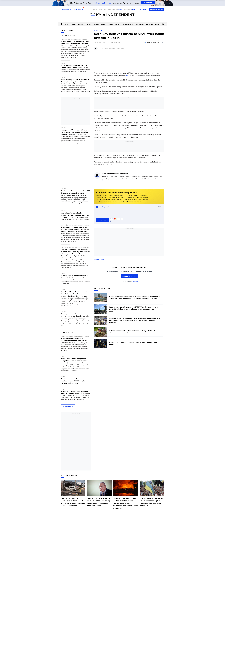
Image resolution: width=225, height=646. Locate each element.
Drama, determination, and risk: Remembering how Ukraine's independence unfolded (152, 502)
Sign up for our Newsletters (72, 9)
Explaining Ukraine (152, 24)
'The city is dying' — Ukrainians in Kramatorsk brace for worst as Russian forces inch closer (73, 502)
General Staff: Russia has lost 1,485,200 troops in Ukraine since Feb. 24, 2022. (75, 215)
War (66, 24)
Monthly (102, 207)
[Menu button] (61, 24)
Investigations (128, 24)
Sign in (135, 281)
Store (120, 9)
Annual (112, 207)
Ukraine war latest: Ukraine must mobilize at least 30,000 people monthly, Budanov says (73, 381)
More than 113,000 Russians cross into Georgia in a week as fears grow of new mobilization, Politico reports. (75, 294)
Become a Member (156, 9)
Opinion (103, 24)
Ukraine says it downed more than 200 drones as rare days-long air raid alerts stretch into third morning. (75, 193)
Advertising (111, 9)
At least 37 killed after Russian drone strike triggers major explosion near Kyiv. (75, 44)
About (95, 9)
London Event (128, 9)
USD (159, 207)
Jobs (105, 9)
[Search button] (163, 24)
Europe (96, 24)
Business (81, 24)
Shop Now (148, 3)
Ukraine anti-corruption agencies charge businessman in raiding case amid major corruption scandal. (74, 361)
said (127, 76)
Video (111, 24)
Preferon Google (153, 42)
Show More (68, 406)
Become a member (129, 276)
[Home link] (112, 14)
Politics (73, 24)
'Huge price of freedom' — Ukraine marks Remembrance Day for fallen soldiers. (74, 132)
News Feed (98, 30)
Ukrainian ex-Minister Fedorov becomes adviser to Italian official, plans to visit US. (74, 341)
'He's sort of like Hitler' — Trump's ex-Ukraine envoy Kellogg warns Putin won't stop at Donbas (98, 502)
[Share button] (162, 42)
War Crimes (140, 24)
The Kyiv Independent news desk (112, 48)
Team (100, 9)
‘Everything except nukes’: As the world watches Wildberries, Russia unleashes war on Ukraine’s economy (125, 503)
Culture (117, 24)
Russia (89, 24)
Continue (102, 220)
